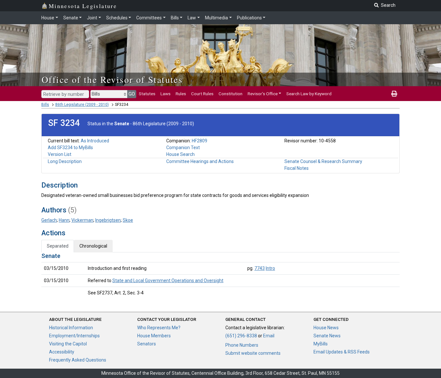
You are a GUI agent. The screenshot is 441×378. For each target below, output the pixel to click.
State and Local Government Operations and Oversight (167, 280)
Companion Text (183, 147)
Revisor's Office (263, 93)
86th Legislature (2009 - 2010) (82, 104)
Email (268, 335)
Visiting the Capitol (68, 343)
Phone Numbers (241, 345)
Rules (181, 93)
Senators (146, 343)
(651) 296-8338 (241, 335)
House (47, 17)
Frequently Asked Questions (77, 360)
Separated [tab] (57, 246)
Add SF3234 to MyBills (70, 147)
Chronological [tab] (93, 246)
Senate (70, 17)
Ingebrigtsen (108, 220)
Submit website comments (253, 353)
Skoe (128, 220)
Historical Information (71, 327)
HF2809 (199, 140)
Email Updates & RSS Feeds (341, 351)
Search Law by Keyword (309, 93)
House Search (180, 154)
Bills (175, 17)
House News (326, 327)
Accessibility (61, 351)
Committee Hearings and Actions (200, 161)
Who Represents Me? (158, 327)
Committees (149, 17)
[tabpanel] (220, 275)
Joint (92, 17)
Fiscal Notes (296, 168)
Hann (64, 220)
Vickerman (82, 220)
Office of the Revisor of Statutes (112, 79)
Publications (249, 17)
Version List (59, 154)
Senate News (327, 335)
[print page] (394, 93)
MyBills (320, 343)
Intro (270, 268)
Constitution (230, 93)
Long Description (65, 161)
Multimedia (216, 17)
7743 (259, 268)
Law (192, 17)
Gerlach (49, 220)
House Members (154, 335)
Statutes (147, 93)
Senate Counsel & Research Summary (323, 161)
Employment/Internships (74, 335)
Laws (165, 93)
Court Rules (202, 93)
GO (131, 94)
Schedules (117, 17)
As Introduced (95, 140)
